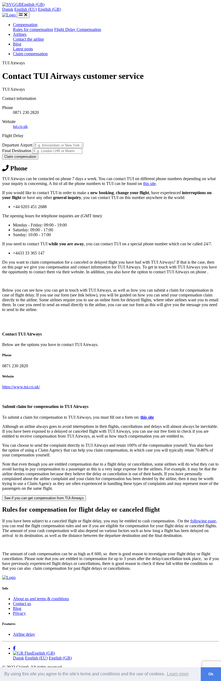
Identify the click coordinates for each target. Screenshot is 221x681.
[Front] (9, 577)
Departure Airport (17, 145)
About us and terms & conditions (41, 598)
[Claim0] (9, 15)
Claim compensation (30, 53)
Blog (17, 44)
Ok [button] (210, 674)
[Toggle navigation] (23, 15)
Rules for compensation (33, 29)
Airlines (19, 34)
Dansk (7, 9)
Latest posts (23, 49)
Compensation (25, 24)
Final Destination (16, 150)
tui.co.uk (20, 126)
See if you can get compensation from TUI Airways (44, 498)
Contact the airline (28, 39)
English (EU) (25, 9)
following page (203, 521)
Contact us (22, 603)
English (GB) (49, 9)
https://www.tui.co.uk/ (21, 387)
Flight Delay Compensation (77, 29)
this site (149, 183)
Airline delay (24, 634)
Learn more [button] (178, 674)
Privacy (19, 613)
